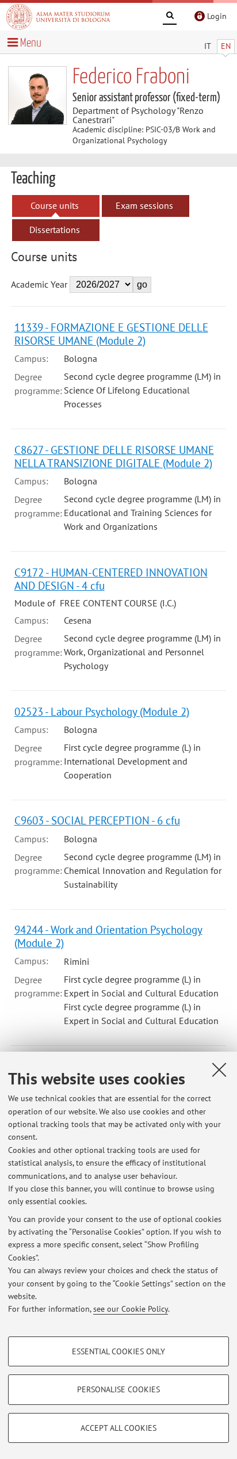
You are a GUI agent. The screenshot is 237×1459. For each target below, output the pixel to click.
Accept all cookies (118, 1428)
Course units (54, 205)
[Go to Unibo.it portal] (58, 16)
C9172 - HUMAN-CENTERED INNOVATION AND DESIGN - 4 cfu (111, 579)
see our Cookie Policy (130, 1309)
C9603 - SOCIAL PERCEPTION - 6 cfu (97, 820)
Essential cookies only (118, 1351)
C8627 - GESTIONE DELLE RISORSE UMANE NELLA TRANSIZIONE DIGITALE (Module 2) (114, 456)
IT (207, 46)
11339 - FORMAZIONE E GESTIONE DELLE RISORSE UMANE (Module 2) (111, 333)
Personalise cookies (118, 1389)
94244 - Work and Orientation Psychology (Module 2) (108, 936)
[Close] (219, 1069)
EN (226, 46)
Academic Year (39, 284)
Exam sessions (144, 205)
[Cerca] (170, 17)
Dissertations (54, 229)
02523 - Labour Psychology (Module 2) (101, 711)
